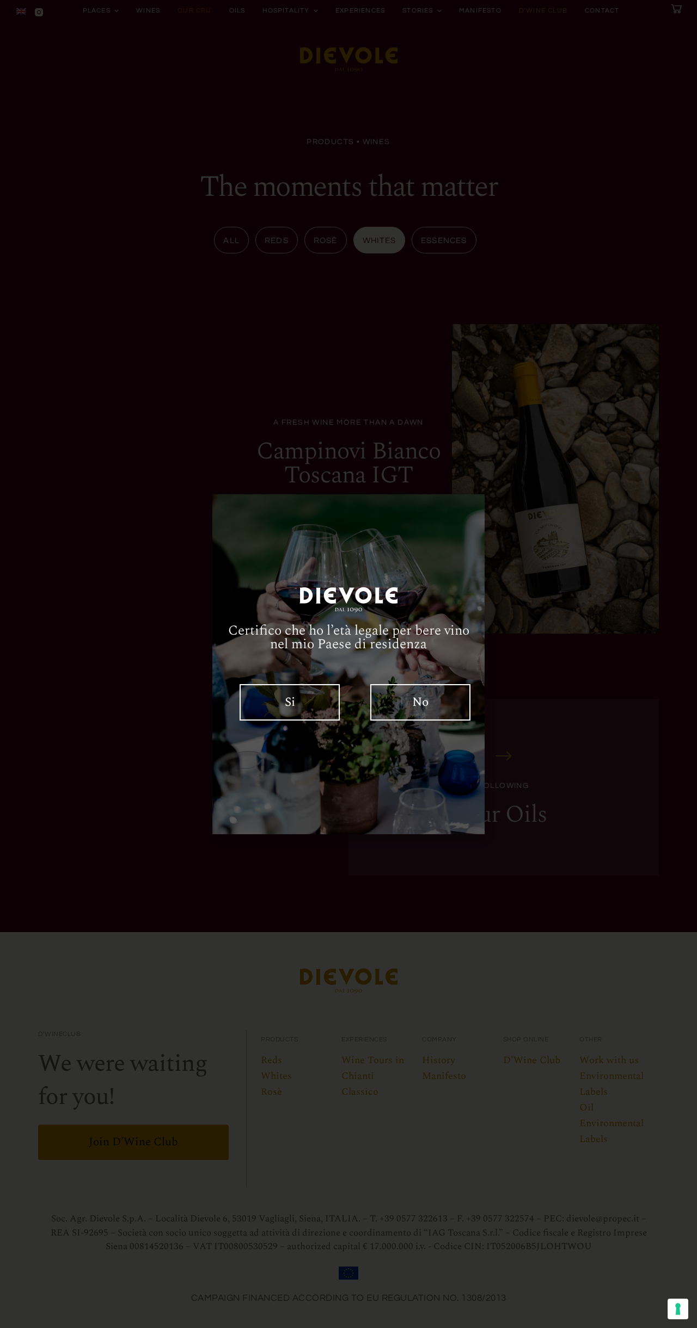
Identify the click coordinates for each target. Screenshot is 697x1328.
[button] (290, 702)
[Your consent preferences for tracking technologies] (678, 1309)
